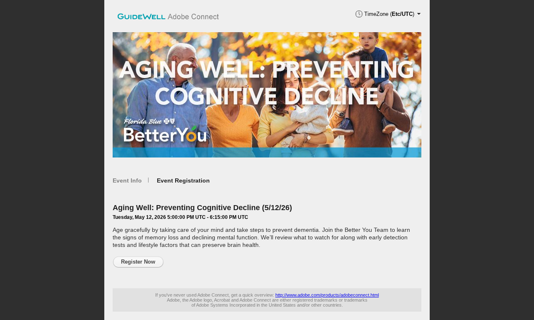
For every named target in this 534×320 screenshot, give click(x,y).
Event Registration (183, 180)
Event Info (127, 180)
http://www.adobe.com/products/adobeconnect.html (327, 294)
